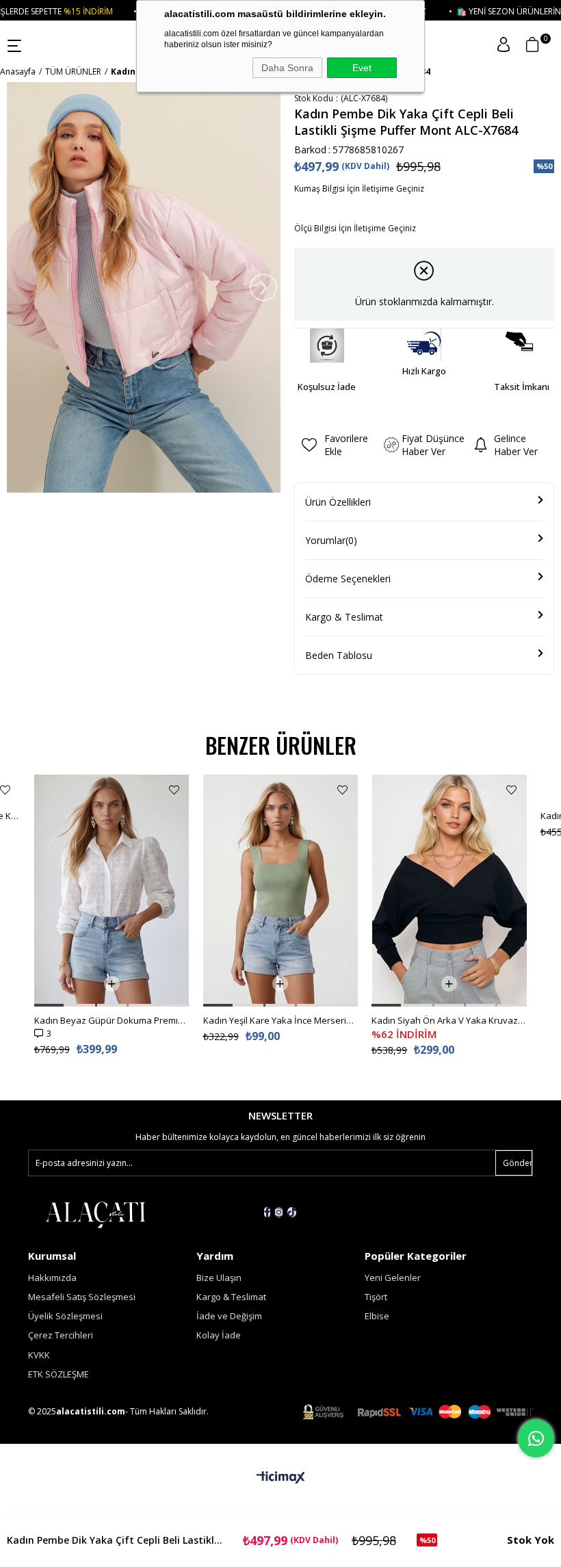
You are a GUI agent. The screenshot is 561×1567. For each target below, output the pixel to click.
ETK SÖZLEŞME (58, 1374)
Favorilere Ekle (5, 790)
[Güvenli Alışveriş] (418, 1412)
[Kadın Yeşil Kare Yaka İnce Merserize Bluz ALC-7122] (280, 891)
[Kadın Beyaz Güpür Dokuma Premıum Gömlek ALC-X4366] (112, 891)
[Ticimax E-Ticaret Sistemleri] (281, 1478)
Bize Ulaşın (219, 1277)
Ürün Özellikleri (338, 501)
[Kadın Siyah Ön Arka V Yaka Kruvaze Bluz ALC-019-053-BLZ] (449, 891)
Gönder (517, 1163)
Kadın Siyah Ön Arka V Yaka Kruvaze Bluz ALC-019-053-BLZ (449, 1020)
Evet (361, 67)
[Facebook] (267, 1212)
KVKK (39, 1355)
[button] (49, 1005)
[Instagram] (278, 1212)
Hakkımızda (52, 1277)
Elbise (377, 1316)
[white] (95, 1214)
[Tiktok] (291, 1212)
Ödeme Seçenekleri (348, 578)
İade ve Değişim (229, 1316)
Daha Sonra (287, 67)
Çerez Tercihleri (60, 1335)
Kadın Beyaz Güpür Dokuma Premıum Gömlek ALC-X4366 (112, 1020)
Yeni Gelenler (393, 1277)
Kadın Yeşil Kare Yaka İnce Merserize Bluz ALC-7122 (280, 1020)
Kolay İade (218, 1335)
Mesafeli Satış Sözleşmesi (81, 1297)
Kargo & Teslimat (344, 616)
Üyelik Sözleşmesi (65, 1316)
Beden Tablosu (338, 655)
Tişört (376, 1297)
